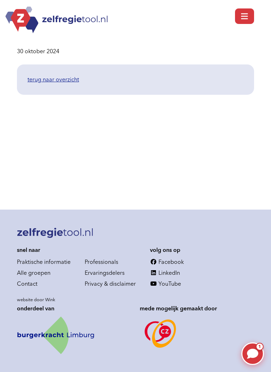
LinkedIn (168, 272)
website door (36, 299)
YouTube (169, 283)
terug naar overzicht (53, 79)
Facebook (170, 261)
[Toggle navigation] (244, 16)
